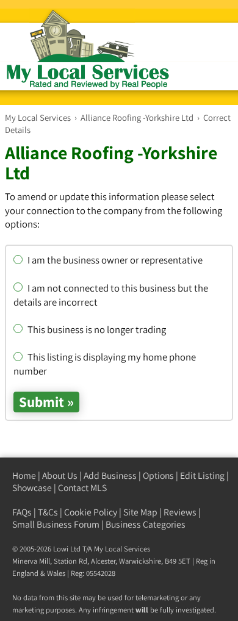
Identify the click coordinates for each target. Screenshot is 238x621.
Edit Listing (202, 475)
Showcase (32, 488)
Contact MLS (82, 488)
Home (24, 475)
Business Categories (146, 524)
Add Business (110, 475)
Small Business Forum (55, 524)
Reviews (180, 512)
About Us (60, 475)
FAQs (22, 512)
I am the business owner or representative (114, 260)
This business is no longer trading (96, 329)
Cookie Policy (90, 512)
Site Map (140, 512)
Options (158, 475)
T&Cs (48, 512)
